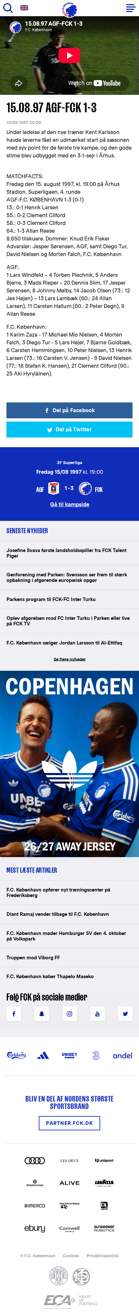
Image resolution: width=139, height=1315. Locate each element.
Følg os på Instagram (69, 1013)
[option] (69, 55)
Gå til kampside (69, 504)
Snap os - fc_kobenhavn (41, 1013)
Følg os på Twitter (125, 1013)
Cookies (71, 1255)
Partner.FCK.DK (69, 1123)
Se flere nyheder (70, 659)
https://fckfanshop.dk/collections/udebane (60, 674)
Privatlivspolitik (103, 1255)
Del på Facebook (74, 410)
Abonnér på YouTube (97, 1013)
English (25, 8)
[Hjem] (69, 10)
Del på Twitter (74, 429)
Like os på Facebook (13, 1013)
